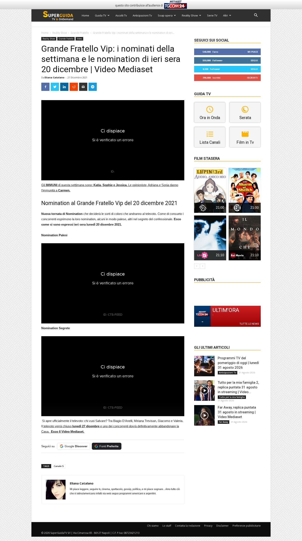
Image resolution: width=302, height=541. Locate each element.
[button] (256, 16)
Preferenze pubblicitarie (247, 525)
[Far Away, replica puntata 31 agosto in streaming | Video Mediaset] (204, 415)
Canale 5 (58, 466)
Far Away (223, 422)
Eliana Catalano (54, 77)
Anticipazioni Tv (142, 15)
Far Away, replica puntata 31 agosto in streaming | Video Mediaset (237, 412)
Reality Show (190, 15)
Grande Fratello (80, 33)
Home (85, 15)
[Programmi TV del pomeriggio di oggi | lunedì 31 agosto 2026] (204, 366)
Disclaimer (222, 525)
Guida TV (100, 15)
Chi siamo (153, 525)
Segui (254, 60)
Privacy (208, 525)
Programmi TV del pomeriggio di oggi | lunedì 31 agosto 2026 (238, 363)
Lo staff (167, 525)
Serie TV (212, 15)
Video (79, 38)
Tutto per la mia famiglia (232, 397)
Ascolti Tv (121, 15)
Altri (225, 15)
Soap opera (165, 15)
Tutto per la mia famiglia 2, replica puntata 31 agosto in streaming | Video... (238, 387)
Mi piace (253, 51)
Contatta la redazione (187, 525)
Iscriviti (252, 77)
